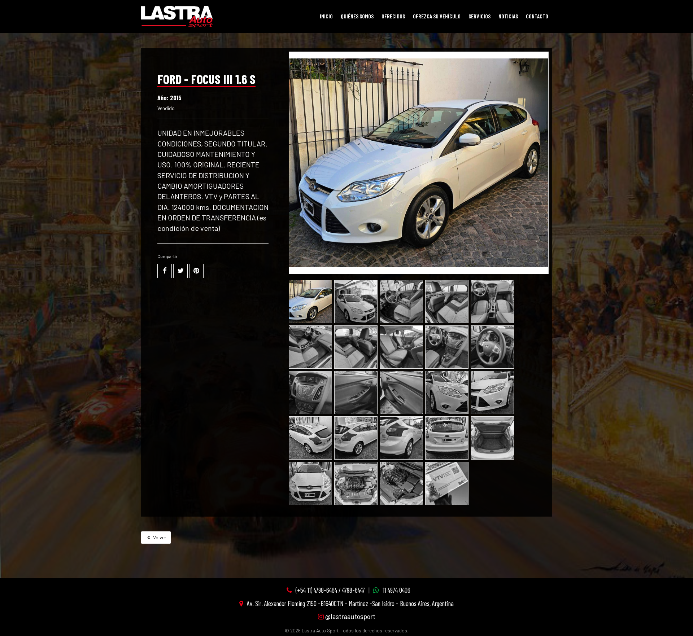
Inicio (326, 16)
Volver (159, 537)
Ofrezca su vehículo (437, 16)
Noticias (508, 16)
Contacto (537, 16)
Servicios (479, 16)
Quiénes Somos (357, 16)
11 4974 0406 (396, 590)
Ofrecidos (393, 16)
